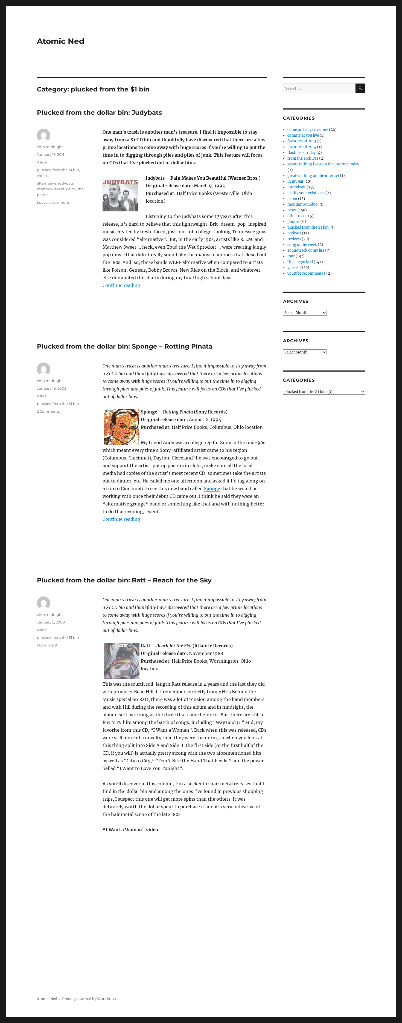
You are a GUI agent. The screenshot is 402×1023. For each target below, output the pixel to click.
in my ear (295, 181)
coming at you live (303, 135)
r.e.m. (71, 189)
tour (291, 256)
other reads (297, 216)
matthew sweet (51, 189)
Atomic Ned (60, 41)
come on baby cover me (307, 129)
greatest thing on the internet (313, 175)
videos (42, 175)
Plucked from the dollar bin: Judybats (99, 112)
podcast (294, 233)
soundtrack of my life (305, 250)
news (292, 210)
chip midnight (50, 147)
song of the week (302, 244)
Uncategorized (300, 262)
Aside (42, 162)
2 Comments (48, 411)
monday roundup (302, 204)
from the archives (302, 158)
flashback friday (301, 152)
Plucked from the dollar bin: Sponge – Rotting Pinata (124, 346)
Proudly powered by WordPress (89, 999)
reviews (294, 239)
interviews (296, 187)
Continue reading (121, 285)
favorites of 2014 (301, 147)
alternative (46, 183)
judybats (66, 183)
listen (292, 198)
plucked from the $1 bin (58, 170)
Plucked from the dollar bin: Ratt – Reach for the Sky (124, 580)
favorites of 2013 (301, 141)
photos (293, 221)
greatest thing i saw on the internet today (323, 164)
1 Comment (47, 645)
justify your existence (306, 193)
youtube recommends (306, 273)
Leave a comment (53, 202)
